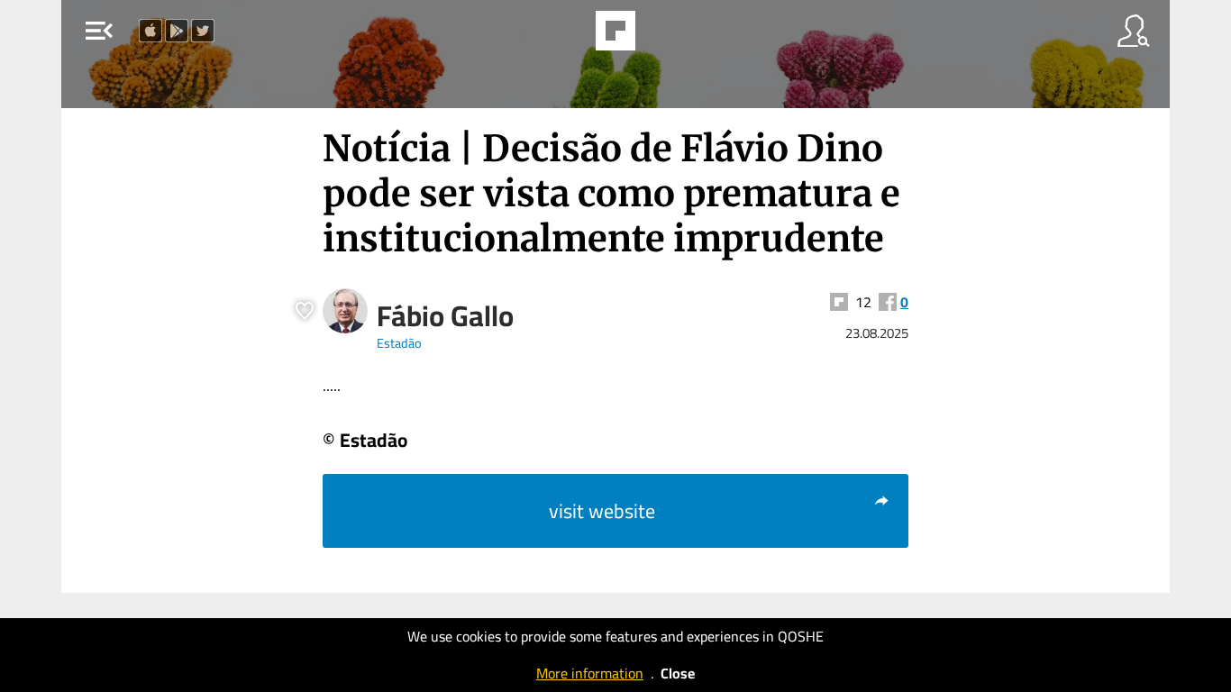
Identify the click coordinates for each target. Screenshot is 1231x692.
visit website (602, 511)
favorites (566, 36)
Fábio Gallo (445, 315)
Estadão (399, 343)
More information (589, 673)
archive (661, 36)
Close (678, 673)
